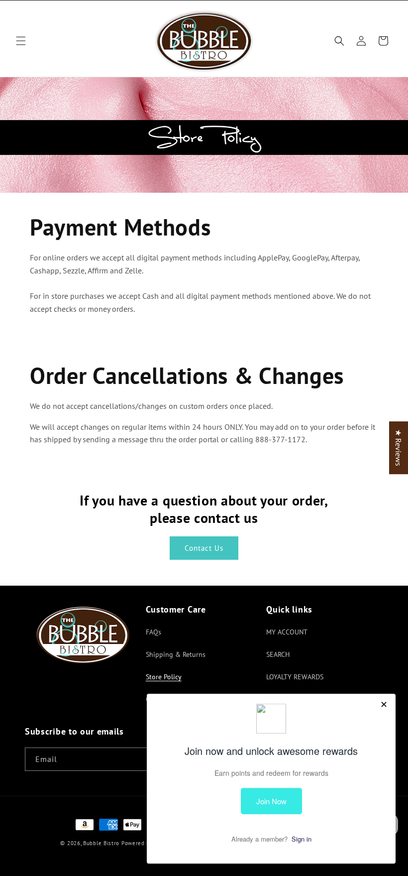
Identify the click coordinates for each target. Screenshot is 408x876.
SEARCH (278, 654)
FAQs (153, 631)
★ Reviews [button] (399, 447)
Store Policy (164, 676)
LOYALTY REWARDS (294, 676)
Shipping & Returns (175, 654)
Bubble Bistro (101, 843)
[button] (21, 41)
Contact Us (204, 548)
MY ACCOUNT (286, 631)
